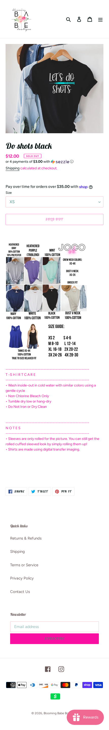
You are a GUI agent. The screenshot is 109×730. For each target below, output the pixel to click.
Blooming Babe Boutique (61, 713)
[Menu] (100, 19)
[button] (40, 161)
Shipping (13, 168)
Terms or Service (24, 565)
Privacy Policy (22, 578)
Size (9, 193)
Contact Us (20, 591)
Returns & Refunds (26, 538)
